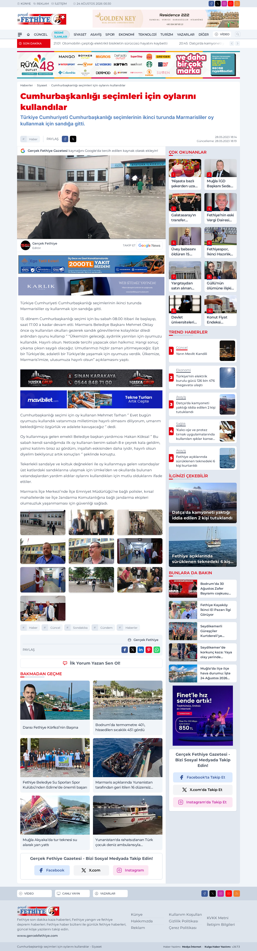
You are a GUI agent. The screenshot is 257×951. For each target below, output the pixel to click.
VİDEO (224, 34)
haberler (131, 628)
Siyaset (80, 34)
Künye (26, 3)
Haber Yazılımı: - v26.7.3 (201, 946)
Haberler (26, 85)
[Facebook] (211, 3)
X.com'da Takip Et (206, 790)
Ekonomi (126, 34)
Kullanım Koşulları (185, 914)
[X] (218, 3)
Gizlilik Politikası (183, 921)
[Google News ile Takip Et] (149, 245)
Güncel (41, 34)
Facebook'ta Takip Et (206, 777)
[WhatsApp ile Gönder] (157, 650)
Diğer (204, 34)
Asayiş (96, 34)
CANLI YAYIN (71, 893)
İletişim (61, 3)
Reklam (43, 3)
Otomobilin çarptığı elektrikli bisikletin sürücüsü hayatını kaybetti (110, 43)
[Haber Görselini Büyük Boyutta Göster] (91, 197)
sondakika (80, 628)
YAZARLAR (107, 893)
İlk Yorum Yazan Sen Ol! (95, 663)
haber (33, 139)
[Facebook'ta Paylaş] (65, 139)
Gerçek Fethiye (44, 246)
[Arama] (237, 34)
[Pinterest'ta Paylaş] (149, 650)
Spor (109, 34)
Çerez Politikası (183, 928)
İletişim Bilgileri (221, 924)
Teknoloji (147, 34)
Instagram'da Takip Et (206, 802)
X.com (94, 870)
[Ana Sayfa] (28, 35)
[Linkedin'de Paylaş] (141, 650)
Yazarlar (186, 34)
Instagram (134, 870)
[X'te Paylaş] (73, 139)
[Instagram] (224, 3)
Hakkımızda (142, 921)
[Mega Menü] (20, 34)
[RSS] (237, 3)
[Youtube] (231, 3)
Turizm (166, 34)
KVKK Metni (217, 918)
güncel (55, 628)
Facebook (55, 870)
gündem (106, 628)
